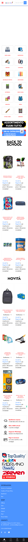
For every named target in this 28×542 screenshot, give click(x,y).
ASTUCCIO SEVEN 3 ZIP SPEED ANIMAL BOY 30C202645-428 (7, 218)
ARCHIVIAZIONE (20, 79)
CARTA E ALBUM (7, 55)
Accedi (5, 181)
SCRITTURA (7, 67)
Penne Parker (4, 517)
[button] (25, 2)
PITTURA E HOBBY (7, 116)
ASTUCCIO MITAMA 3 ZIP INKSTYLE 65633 (7, 177)
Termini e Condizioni (6, 488)
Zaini (2, 505)
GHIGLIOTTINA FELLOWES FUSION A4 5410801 (20, 354)
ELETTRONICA (7, 92)
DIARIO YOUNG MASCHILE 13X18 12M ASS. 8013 (20, 177)
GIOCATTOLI (7, 104)
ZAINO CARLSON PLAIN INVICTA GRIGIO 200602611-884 (8, 311)
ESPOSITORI (20, 116)
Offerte (3, 503)
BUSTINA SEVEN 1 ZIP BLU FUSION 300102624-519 (20, 396)
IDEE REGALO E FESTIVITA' (7, 79)
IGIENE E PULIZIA (20, 92)
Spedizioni (4, 494)
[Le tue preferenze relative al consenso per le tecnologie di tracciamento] (26, 406)
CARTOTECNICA (20, 55)
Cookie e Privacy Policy (7, 491)
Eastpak (3, 508)
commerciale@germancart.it (16, 525)
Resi (2, 496)
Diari (2, 514)
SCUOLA (20, 104)
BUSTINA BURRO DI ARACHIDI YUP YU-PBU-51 (20, 259)
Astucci (3, 511)
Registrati (5, 183)
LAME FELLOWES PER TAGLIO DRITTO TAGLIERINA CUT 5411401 (7, 397)
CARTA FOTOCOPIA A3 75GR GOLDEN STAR (20, 311)
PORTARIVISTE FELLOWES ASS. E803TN (7, 354)
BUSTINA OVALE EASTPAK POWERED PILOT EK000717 (20, 218)
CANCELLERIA (20, 67)
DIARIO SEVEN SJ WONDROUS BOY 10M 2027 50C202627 (7, 259)
